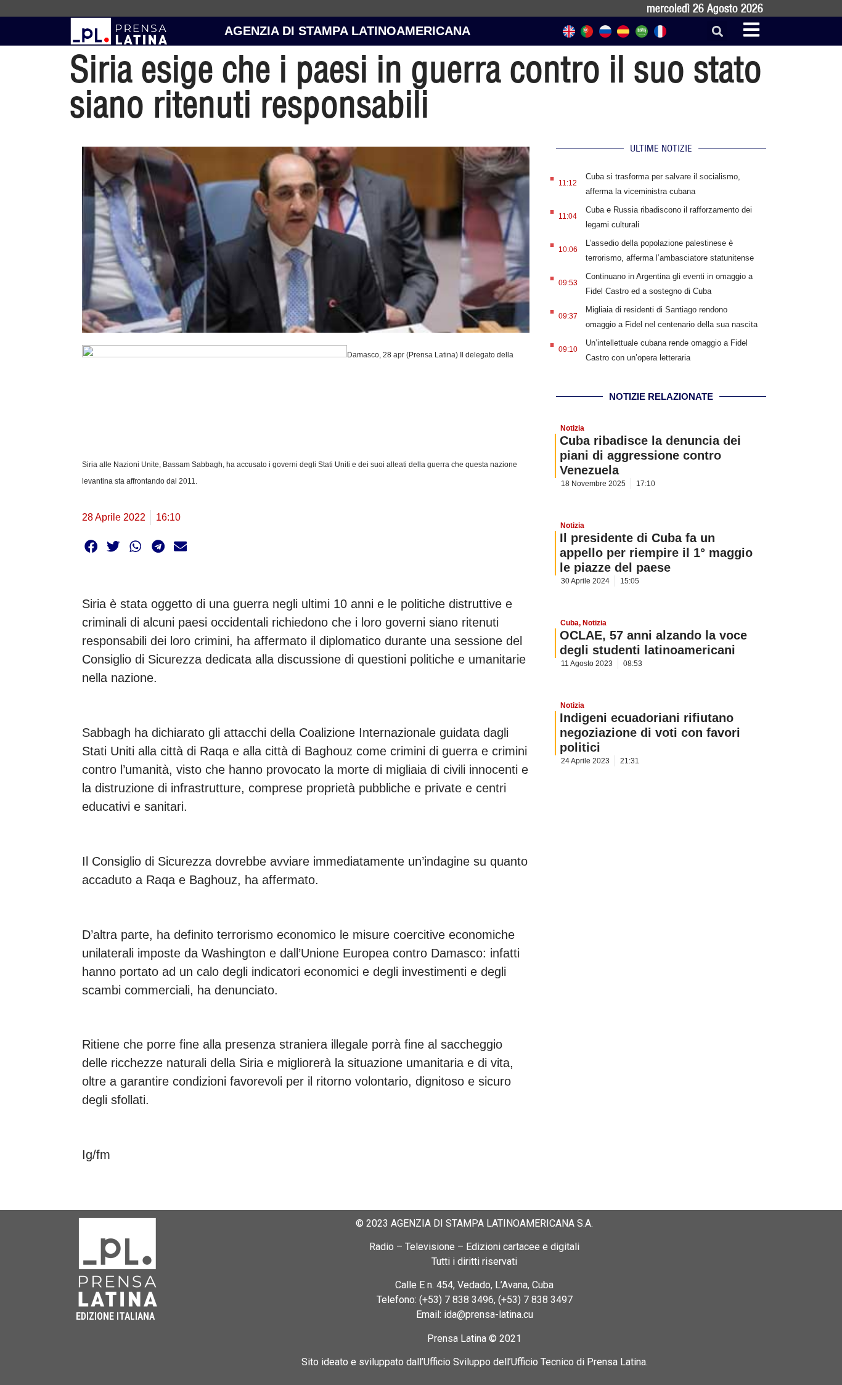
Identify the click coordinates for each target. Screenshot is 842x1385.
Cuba (569, 623)
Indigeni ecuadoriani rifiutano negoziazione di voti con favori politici (650, 732)
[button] (717, 31)
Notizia (572, 428)
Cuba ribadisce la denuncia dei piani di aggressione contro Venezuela (650, 455)
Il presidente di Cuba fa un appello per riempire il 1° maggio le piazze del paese (656, 552)
